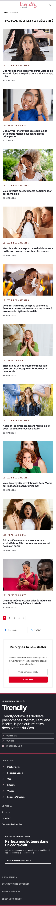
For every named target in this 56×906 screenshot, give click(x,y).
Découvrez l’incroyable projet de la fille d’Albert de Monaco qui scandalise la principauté (25, 133)
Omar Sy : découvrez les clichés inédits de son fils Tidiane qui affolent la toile (27, 602)
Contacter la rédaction (28, 824)
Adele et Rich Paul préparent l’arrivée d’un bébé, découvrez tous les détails (26, 427)
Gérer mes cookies (12, 899)
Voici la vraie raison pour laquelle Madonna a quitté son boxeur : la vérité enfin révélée (28, 250)
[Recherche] (50, 5)
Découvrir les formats (28, 860)
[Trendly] (28, 5)
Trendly (6, 12)
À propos (28, 812)
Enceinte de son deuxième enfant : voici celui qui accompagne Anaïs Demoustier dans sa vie (26, 368)
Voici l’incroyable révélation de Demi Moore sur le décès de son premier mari (27, 484)
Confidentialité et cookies (15, 884)
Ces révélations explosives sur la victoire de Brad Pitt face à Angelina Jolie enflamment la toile (28, 73)
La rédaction (28, 818)
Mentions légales (11, 891)
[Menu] (6, 5)
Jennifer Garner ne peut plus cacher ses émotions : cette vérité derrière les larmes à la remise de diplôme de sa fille (27, 308)
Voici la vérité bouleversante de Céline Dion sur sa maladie (27, 192)
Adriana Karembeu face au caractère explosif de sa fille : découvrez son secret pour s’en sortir (26, 543)
